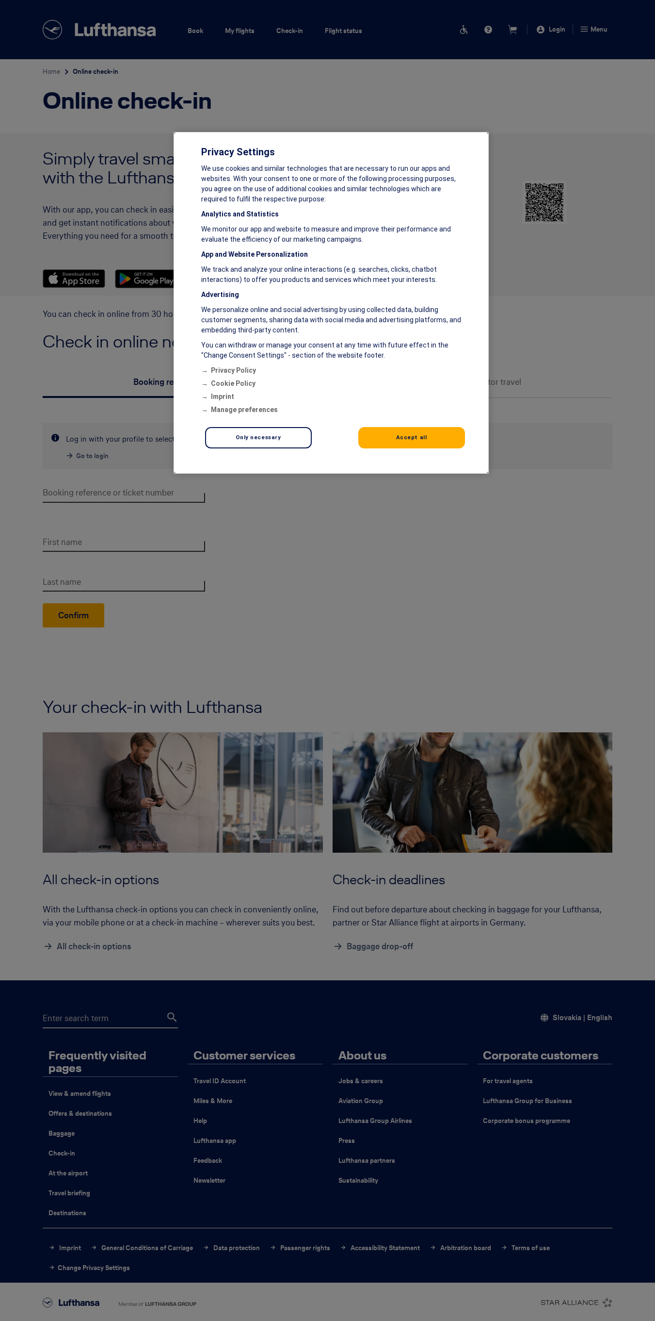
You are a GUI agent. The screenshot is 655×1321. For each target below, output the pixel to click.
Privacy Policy (233, 370)
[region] (331, 303)
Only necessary (258, 437)
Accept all (411, 437)
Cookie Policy (233, 383)
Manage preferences (244, 409)
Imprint (222, 396)
